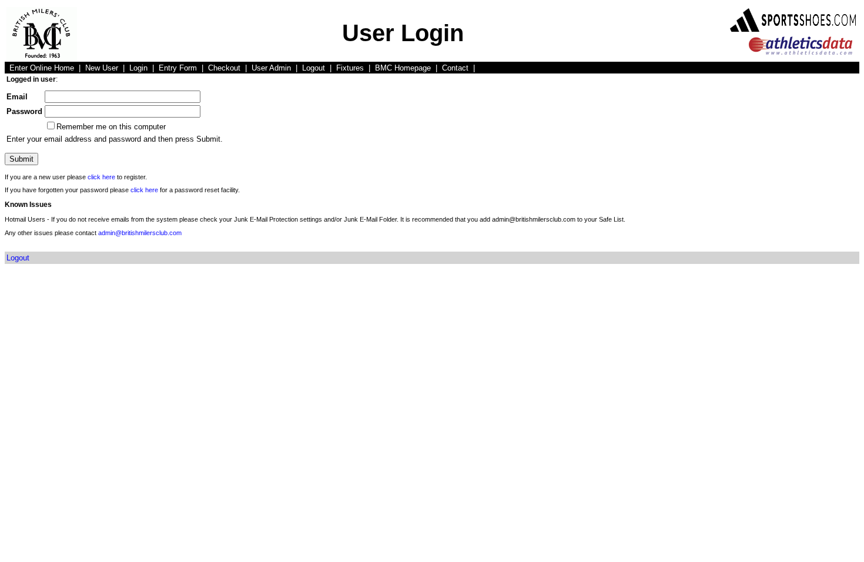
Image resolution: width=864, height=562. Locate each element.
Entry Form (178, 67)
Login (138, 67)
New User (101, 67)
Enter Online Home (41, 67)
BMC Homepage (403, 67)
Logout (313, 67)
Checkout (224, 67)
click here (101, 176)
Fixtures (350, 67)
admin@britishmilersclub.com (140, 232)
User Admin (271, 67)
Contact (455, 67)
